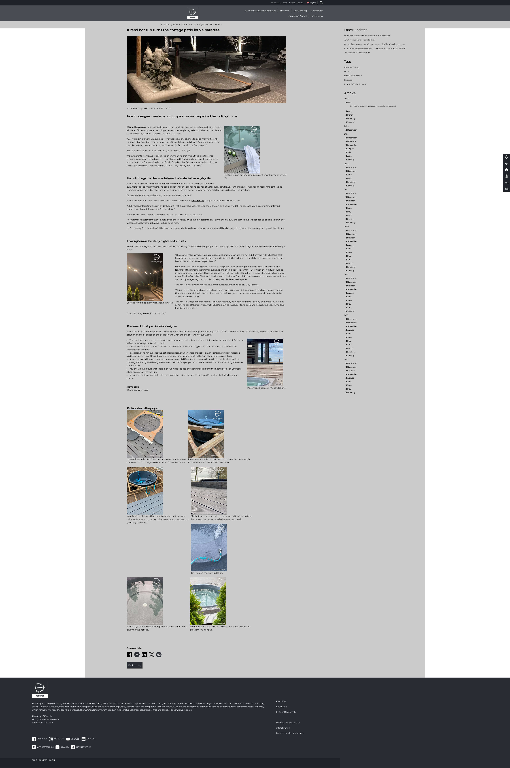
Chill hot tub (198, 200)
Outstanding (300, 10)
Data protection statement (290, 733)
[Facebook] (129, 654)
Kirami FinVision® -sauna (355, 84)
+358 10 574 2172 (291, 722)
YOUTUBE (75, 739)
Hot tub (347, 71)
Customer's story (352, 67)
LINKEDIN (91, 739)
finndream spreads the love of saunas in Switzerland (367, 35)
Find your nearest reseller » (45, 719)
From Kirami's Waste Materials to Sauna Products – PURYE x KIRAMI (374, 48)
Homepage (133, 387)
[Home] (192, 13)
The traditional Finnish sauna (357, 52)
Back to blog (134, 665)
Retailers (273, 3)
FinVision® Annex (297, 16)
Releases (348, 80)
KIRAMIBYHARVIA (83, 747)
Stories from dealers (353, 76)
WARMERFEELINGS (45, 747)
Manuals (300, 3)
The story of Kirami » (42, 716)
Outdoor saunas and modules (260, 10)
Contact (292, 3)
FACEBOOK (42, 739)
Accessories (317, 10)
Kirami (285, 3)
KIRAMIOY (65, 747)
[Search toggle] (320, 2)
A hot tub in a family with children (359, 40)
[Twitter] (151, 654)
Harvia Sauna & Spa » (42, 722)
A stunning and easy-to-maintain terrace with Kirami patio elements (374, 44)
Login (52, 760)
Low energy (317, 16)
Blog (280, 3)
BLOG (34, 760)
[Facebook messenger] (137, 654)
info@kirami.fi (283, 728)
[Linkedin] (144, 654)
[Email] (159, 654)
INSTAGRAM (59, 739)
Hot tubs (284, 10)
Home (163, 24)
